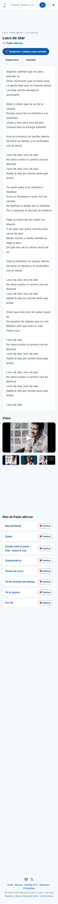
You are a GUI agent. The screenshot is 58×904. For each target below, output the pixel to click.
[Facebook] (26, 879)
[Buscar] (42, 5)
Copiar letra (12, 59)
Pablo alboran (16, 32)
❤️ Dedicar (45, 525)
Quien (8, 536)
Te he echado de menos (20, 581)
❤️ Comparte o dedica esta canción (25, 51)
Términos (44, 884)
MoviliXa (9, 896)
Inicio (5, 32)
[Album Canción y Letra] (4, 5)
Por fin (9, 602)
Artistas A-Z (30, 884)
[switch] (51, 5)
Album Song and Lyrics (27, 896)
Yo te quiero (12, 592)
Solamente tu (13, 560)
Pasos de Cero (14, 571)
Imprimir (31, 59)
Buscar (19, 884)
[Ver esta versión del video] (10, 460)
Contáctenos (46, 896)
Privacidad (29, 888)
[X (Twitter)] (32, 879)
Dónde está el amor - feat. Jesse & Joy (18, 548)
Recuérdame (13, 525)
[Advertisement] (29, 20)
